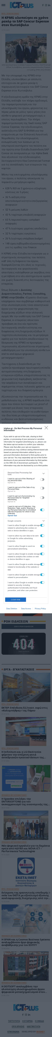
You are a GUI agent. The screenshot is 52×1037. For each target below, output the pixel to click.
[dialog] (26, 518)
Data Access (26, 609)
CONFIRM (15, 600)
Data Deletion (11, 609)
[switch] (42, 479)
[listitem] (26, 473)
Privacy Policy (40, 609)
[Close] (47, 428)
